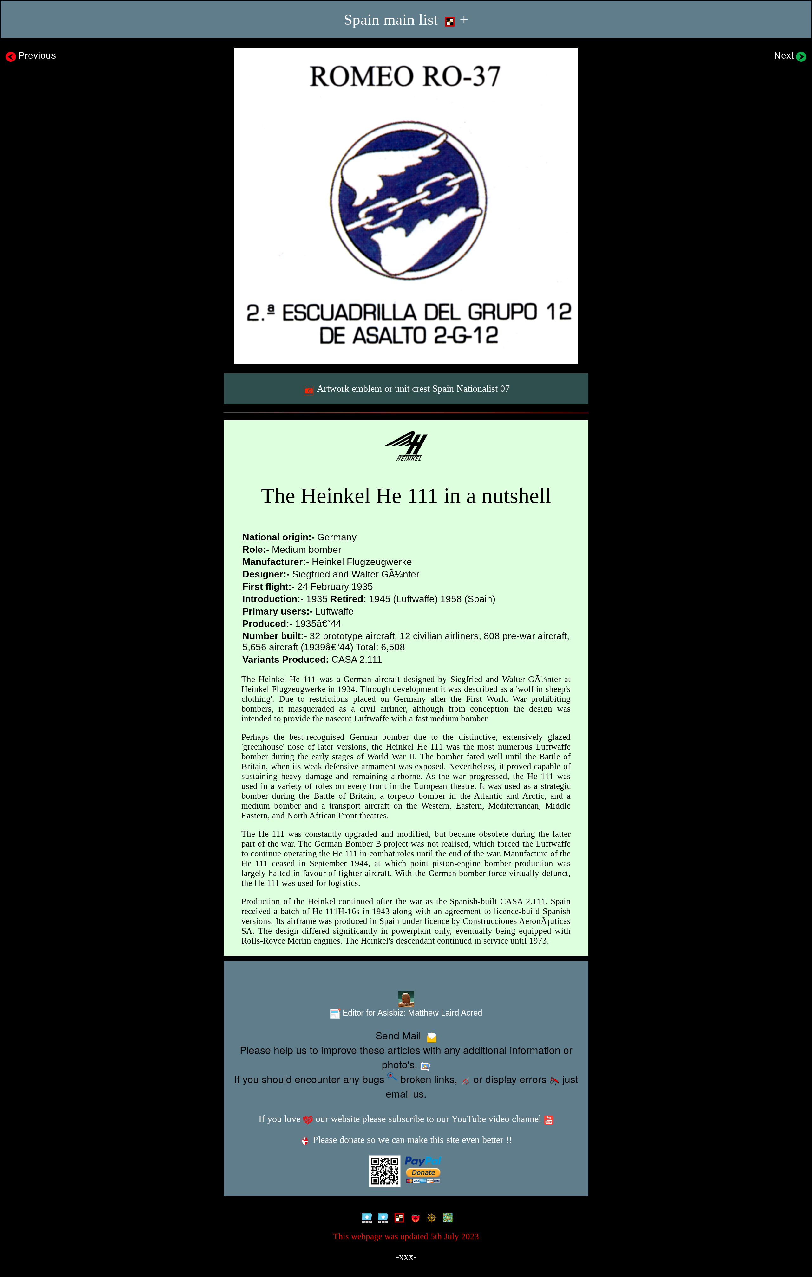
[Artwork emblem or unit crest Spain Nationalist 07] (406, 206)
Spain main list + (406, 19)
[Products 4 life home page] (446, 1217)
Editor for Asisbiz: (411, 1012)
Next (785, 55)
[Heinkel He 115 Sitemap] (382, 1217)
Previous (36, 55)
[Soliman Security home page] (414, 1217)
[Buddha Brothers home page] (430, 1217)
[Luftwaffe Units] (398, 1217)
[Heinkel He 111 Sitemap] (365, 1217)
